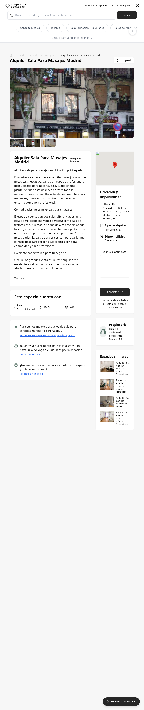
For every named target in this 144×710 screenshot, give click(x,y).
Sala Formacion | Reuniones (87, 27)
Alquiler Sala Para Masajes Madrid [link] (81, 55)
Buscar (127, 15)
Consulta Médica (30, 27)
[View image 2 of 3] (33, 143)
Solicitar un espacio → (33, 373)
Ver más (19, 278)
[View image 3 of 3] (48, 143)
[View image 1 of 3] (17, 143)
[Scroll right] (133, 31)
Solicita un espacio (120, 5)
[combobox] (61, 15)
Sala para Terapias (44, 55)
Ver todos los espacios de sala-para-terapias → (47, 335)
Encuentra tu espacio (123, 701)
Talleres (55, 27)
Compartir (126, 60)
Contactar (113, 292)
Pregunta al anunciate (113, 252)
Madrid (23, 55)
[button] (115, 165)
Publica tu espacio (96, 5)
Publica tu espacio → (32, 354)
